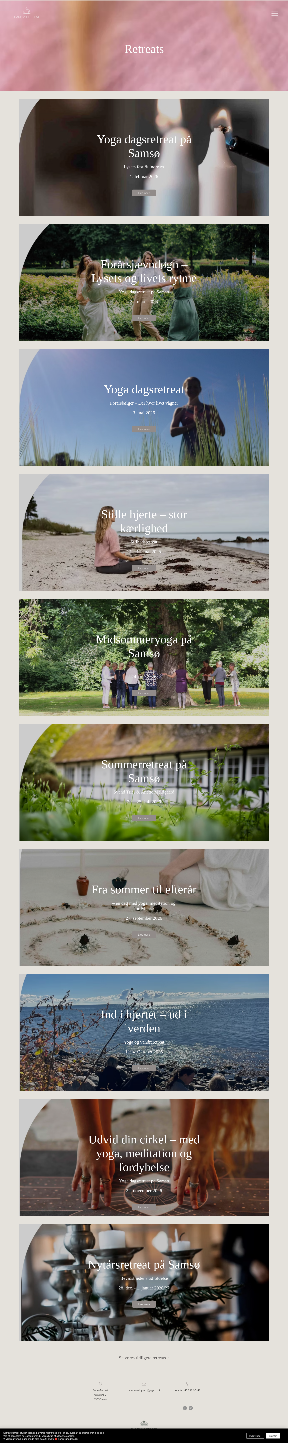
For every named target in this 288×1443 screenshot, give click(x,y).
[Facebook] (185, 1408)
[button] (275, 13)
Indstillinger (255, 1435)
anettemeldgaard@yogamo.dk (144, 1390)
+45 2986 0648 (191, 1390)
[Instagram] (191, 1408)
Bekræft (273, 1435)
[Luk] (284, 1435)
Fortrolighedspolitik (68, 1438)
